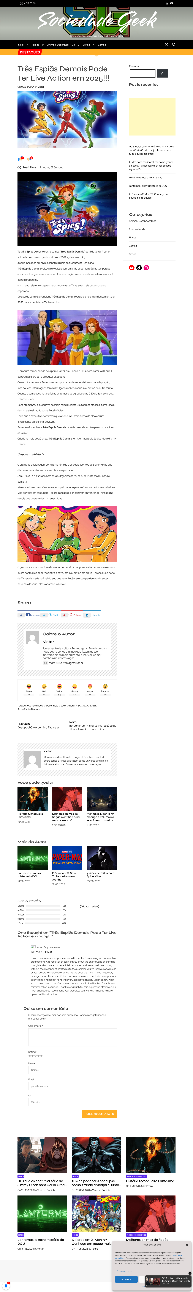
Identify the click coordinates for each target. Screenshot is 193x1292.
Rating (32, 1052)
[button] (186, 1244)
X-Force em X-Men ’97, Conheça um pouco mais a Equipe (93, 1244)
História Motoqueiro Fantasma (30, 815)
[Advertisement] (152, 117)
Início (20, 44)
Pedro (149, 1186)
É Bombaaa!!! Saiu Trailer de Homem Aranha (64, 876)
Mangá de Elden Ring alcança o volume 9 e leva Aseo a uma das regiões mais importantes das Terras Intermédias (101, 822)
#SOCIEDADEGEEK (86, 705)
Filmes (35, 44)
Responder (37, 1001)
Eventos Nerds (137, 229)
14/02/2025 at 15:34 (41, 952)
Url (30, 1095)
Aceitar (126, 1279)
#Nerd (70, 705)
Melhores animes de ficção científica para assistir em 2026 (66, 817)
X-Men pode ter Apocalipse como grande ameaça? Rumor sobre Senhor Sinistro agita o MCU (151, 165)
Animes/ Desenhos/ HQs (61, 44)
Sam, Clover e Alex (28, 476)
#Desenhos (50, 705)
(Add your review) (89, 906)
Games (102, 44)
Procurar (134, 66)
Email (31, 1079)
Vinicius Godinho (46, 1190)
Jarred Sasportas (45, 947)
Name (31, 1063)
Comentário (35, 1025)
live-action (74, 416)
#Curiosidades (34, 705)
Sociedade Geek (96, 20)
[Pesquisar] (162, 73)
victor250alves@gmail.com (66, 663)
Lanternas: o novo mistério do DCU (29, 874)
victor (41, 86)
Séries (86, 44)
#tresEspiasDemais (28, 709)
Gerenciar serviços (124, 1271)
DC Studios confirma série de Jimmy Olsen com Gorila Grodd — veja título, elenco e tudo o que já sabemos (152, 150)
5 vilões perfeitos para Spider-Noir (100, 874)
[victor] (32, 759)
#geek (62, 705)
